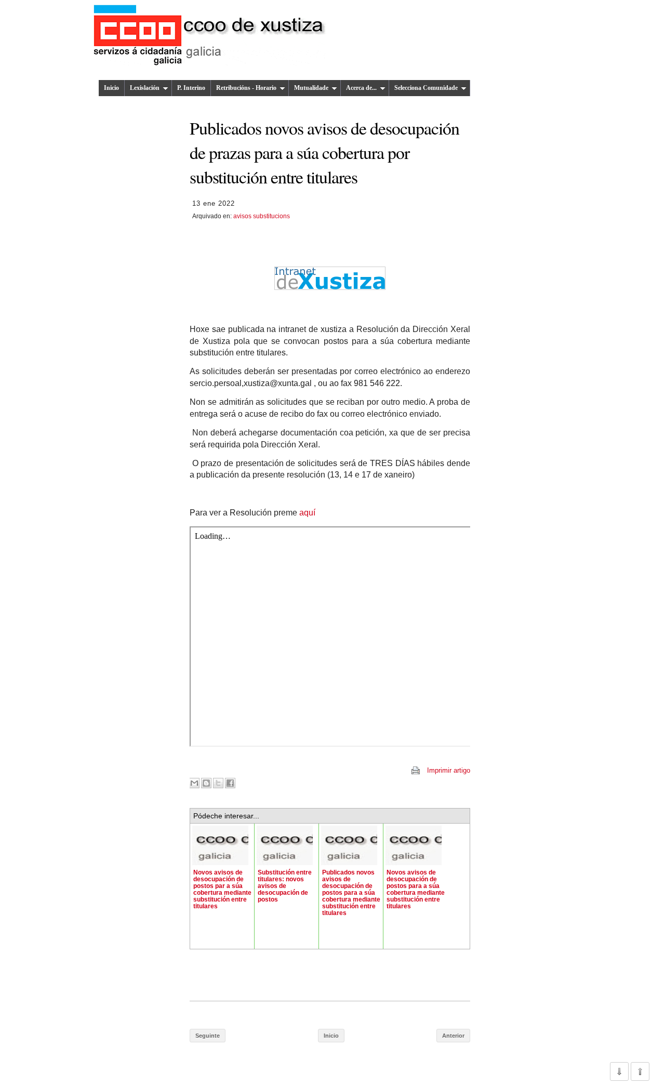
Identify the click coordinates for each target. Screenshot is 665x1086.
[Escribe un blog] (206, 783)
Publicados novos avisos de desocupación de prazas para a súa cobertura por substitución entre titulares (324, 152)
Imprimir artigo (448, 770)
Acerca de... (361, 87)
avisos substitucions (261, 216)
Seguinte (207, 1035)
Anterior (453, 1035)
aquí (307, 512)
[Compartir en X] (218, 783)
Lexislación (144, 87)
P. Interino (191, 87)
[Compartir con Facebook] (230, 783)
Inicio (111, 87)
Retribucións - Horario (246, 87)
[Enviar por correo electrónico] (194, 783)
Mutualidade (311, 87)
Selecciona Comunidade (426, 87)
